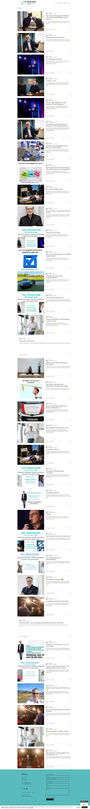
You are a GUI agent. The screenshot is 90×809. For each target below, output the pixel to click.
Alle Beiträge (19, 8)
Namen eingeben (49, 774)
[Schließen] (88, 807)
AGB (33, 792)
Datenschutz (29, 792)
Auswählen (78, 807)
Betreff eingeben (49, 782)
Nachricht (48, 787)
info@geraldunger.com (28, 783)
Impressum (24, 792)
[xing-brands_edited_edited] (26, 788)
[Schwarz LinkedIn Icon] (24, 788)
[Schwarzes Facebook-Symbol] (22, 788)
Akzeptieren (85, 807)
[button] (71, 8)
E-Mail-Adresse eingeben (51, 778)
